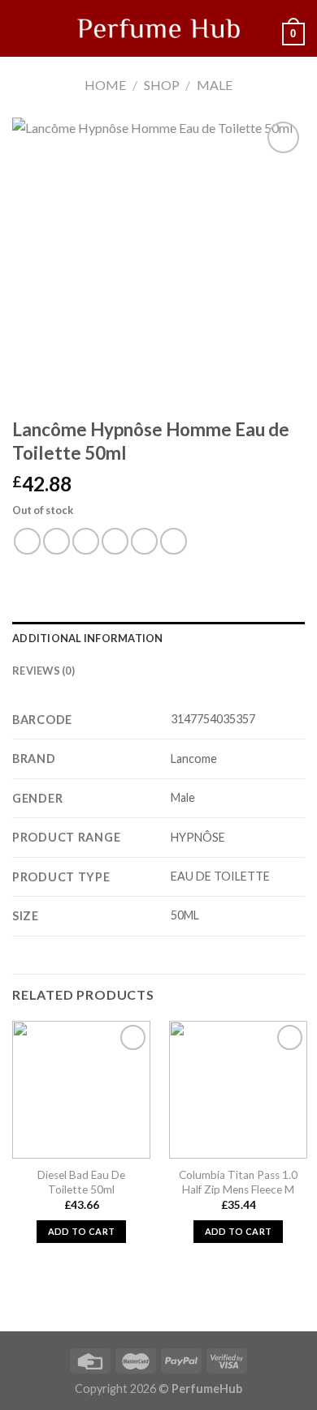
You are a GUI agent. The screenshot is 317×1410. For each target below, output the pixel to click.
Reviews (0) (43, 670)
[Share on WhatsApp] (27, 541)
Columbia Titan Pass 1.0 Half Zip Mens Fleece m (238, 1182)
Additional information (87, 638)
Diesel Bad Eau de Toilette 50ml (81, 1182)
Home (105, 84)
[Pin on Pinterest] (144, 541)
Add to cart (81, 1231)
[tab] (158, 638)
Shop (162, 84)
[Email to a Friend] (115, 541)
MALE (214, 84)
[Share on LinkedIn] (173, 541)
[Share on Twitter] (85, 541)
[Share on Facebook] (56, 541)
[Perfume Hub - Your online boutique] (158, 28)
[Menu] (22, 28)
